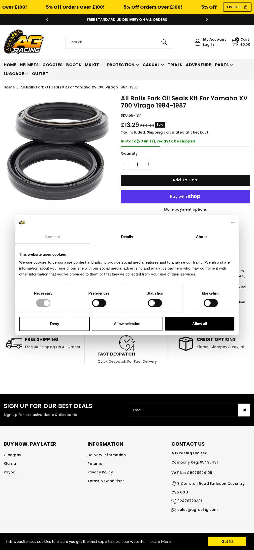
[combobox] (119, 42)
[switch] (99, 303)
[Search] (164, 42)
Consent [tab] (52, 237)
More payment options (185, 209)
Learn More (160, 541)
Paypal (10, 472)
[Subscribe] (244, 410)
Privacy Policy (100, 472)
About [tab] (201, 237)
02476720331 (189, 500)
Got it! (227, 541)
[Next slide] (206, 19)
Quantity (129, 153)
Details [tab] (127, 237)
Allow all (199, 324)
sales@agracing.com (197, 509)
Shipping (155, 132)
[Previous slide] (47, 19)
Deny (54, 324)
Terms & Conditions (106, 480)
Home (9, 87)
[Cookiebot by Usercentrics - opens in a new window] (213, 222)
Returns (95, 463)
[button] (241, 42)
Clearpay (12, 454)
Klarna (10, 463)
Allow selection (127, 324)
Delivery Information (107, 454)
